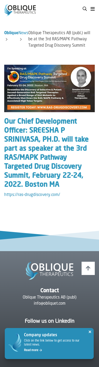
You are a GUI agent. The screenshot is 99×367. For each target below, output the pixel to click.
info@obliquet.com (49, 304)
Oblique (11, 33)
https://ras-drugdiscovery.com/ (32, 195)
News (23, 33)
